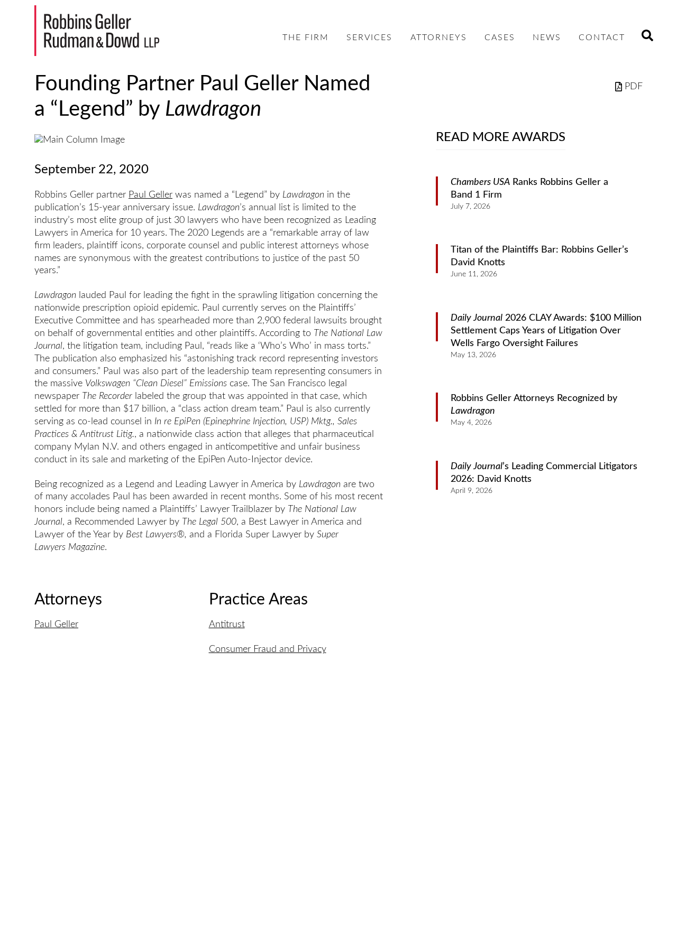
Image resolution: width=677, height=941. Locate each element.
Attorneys (438, 37)
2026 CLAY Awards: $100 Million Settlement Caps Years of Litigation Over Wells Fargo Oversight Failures (546, 330)
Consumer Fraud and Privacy (267, 649)
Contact (602, 37)
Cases (499, 37)
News (547, 37)
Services (369, 37)
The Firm (305, 37)
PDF (634, 86)
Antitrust (227, 624)
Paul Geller (150, 195)
